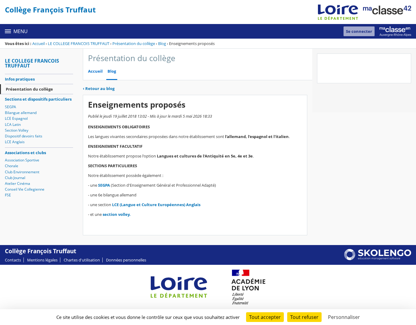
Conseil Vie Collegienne (24, 189)
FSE (8, 195)
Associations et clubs (25, 152)
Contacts (13, 260)
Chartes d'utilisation (82, 260)
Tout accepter (265, 317)
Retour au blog (99, 88)
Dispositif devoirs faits (23, 136)
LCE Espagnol (16, 118)
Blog (162, 43)
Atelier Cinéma (17, 183)
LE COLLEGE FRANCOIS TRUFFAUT (78, 43)
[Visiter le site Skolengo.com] (377, 258)
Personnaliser (344, 317)
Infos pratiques (20, 79)
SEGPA (10, 106)
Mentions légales (42, 260)
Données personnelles (126, 260)
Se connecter (359, 31)
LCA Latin (13, 124)
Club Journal (15, 177)
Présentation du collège (133, 43)
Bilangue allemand (21, 112)
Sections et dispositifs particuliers (38, 99)
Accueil (38, 43)
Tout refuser (304, 317)
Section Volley (16, 130)
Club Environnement (22, 172)
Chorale (11, 165)
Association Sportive (22, 160)
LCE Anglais (15, 141)
